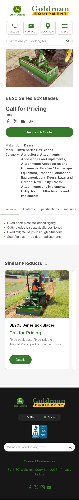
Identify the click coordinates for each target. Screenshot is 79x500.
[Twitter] (36, 487)
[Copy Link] (31, 121)
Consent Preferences (39, 461)
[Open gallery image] (40, 68)
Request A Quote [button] (39, 132)
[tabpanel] (40, 68)
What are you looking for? (29, 41)
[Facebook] (30, 487)
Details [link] (20, 360)
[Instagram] (42, 487)
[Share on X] (15, 121)
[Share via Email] (23, 121)
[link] (48, 28)
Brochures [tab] (69, 209)
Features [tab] (29, 209)
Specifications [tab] (49, 209)
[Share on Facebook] (8, 121)
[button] (14, 28)
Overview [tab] (9, 209)
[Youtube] (49, 487)
